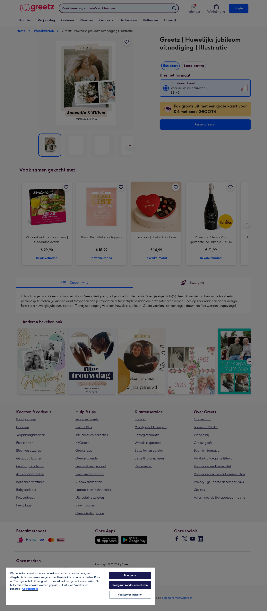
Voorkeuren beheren (130, 594)
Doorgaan (130, 575)
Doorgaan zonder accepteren (130, 585)
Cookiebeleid (30, 588)
